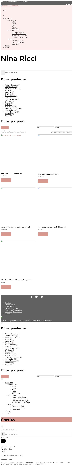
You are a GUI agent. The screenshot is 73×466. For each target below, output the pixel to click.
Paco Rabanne (10, 96)
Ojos (13, 25)
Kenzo (7, 98)
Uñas (13, 22)
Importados (9, 110)
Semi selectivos (10, 112)
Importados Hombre (19, 34)
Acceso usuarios (11, 306)
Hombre (8, 114)
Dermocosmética (18, 42)
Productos (8, 18)
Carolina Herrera (11, 99)
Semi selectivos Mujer (19, 35)
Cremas (10, 39)
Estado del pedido (11, 308)
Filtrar (4, 128)
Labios (14, 24)
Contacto (8, 314)
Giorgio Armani (10, 87)
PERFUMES (12, 30)
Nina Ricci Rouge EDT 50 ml (11, 173)
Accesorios (15, 29)
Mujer (7, 115)
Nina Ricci (8, 94)
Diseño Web (35, 321)
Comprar (5, 180)
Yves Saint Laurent (12, 89)
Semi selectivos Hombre (20, 37)
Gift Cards (8, 101)
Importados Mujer (18, 32)
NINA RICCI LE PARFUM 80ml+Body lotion (16, 280)
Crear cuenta (10, 305)
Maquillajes (12, 20)
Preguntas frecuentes (13, 310)
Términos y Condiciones (13, 312)
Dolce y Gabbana (11, 85)
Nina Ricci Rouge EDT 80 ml (48, 174)
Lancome (8, 92)
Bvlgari (7, 90)
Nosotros (8, 303)
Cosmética (15, 44)
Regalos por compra (12, 108)
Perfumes (8, 105)
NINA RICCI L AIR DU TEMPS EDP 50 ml (15, 227)
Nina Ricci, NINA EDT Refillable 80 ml (51, 227)
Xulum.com (48, 321)
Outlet (7, 47)
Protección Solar (17, 41)
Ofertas (7, 46)
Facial (14, 27)
